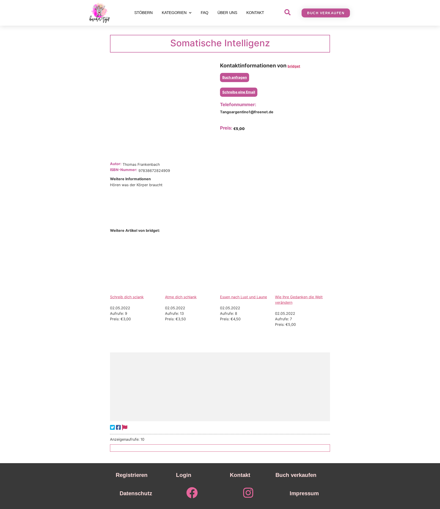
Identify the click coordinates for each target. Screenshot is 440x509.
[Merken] (124, 427)
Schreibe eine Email (238, 92)
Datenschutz (136, 493)
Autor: (115, 164)
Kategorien (174, 13)
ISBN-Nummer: (123, 170)
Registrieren (132, 475)
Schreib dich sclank (127, 297)
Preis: (226, 128)
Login (183, 475)
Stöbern (143, 13)
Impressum (304, 493)
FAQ (204, 13)
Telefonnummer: (238, 104)
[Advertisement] (220, 387)
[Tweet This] (112, 427)
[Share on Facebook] (118, 427)
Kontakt (255, 13)
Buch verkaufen (295, 475)
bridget (294, 66)
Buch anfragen (234, 77)
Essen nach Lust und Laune (243, 297)
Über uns (227, 13)
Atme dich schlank (181, 297)
